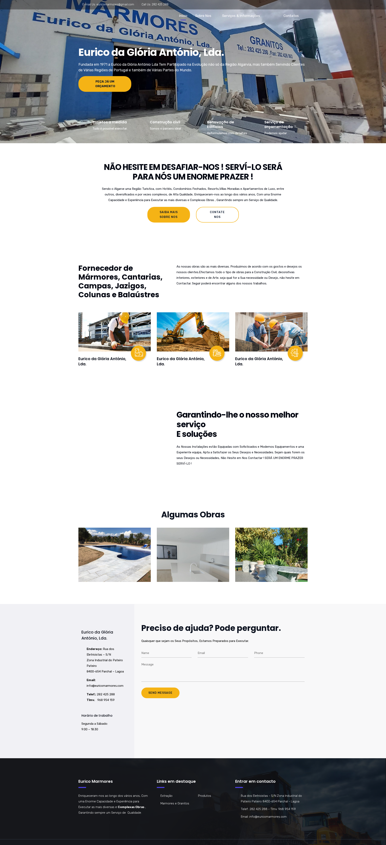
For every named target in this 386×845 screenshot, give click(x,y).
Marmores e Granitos (174, 803)
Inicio (183, 16)
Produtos (204, 796)
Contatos (291, 16)
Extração (166, 796)
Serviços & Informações (241, 16)
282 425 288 (160, 4)
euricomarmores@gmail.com (115, 4)
